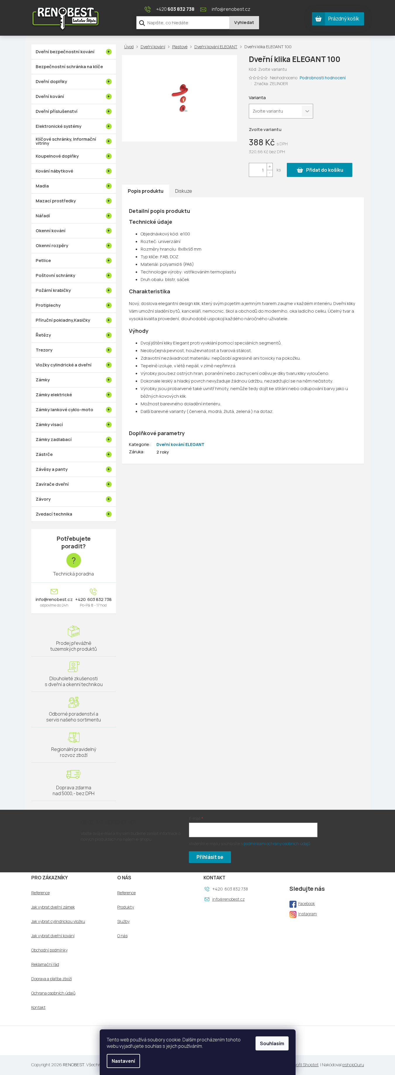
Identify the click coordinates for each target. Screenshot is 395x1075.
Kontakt (38, 1007)
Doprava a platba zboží (51, 979)
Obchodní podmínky (49, 950)
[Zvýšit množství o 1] (269, 166)
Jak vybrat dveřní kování (53, 936)
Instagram (307, 913)
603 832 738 (99, 599)
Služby (123, 921)
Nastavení (123, 1061)
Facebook (306, 903)
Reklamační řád (45, 964)
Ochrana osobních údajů (53, 993)
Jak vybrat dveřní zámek (53, 907)
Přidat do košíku (324, 170)
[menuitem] (73, 51)
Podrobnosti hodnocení (323, 77)
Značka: (271, 83)
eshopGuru (353, 1065)
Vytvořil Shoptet (303, 1065)
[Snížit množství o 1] (269, 173)
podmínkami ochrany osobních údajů (277, 843)
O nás (122, 936)
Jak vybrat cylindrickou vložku (58, 921)
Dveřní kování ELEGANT (180, 444)
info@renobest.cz (54, 599)
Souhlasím (272, 1043)
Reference (40, 893)
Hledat (244, 22)
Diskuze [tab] (183, 191)
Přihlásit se (209, 857)
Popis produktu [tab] (145, 191)
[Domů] (130, 46)
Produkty (125, 907)
